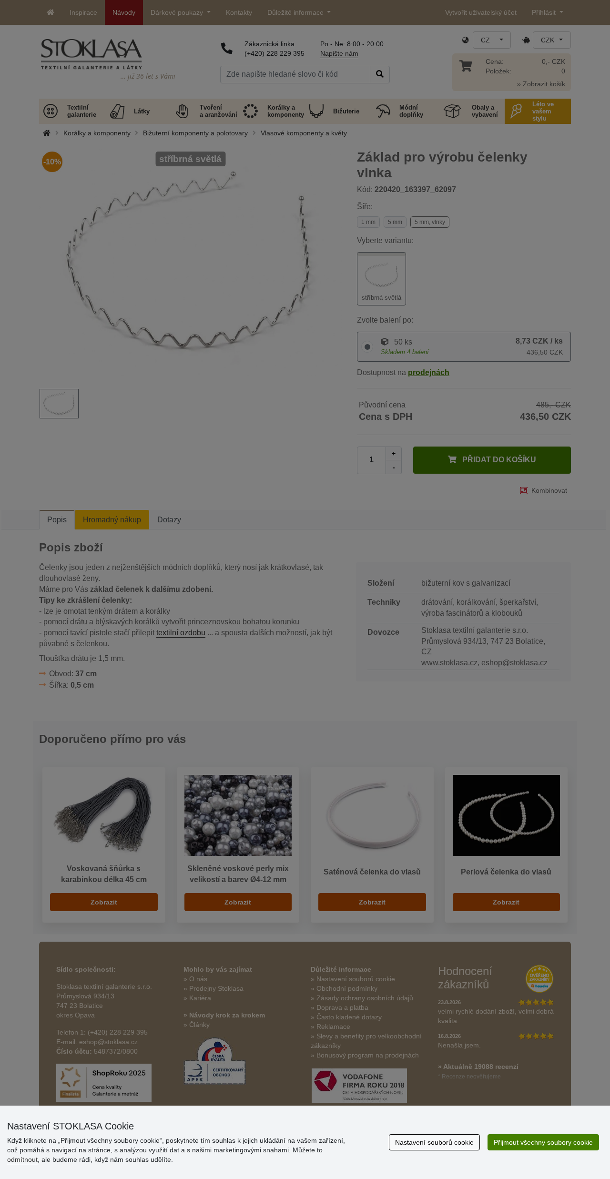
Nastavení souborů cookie (434, 1142)
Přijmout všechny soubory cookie (543, 1142)
